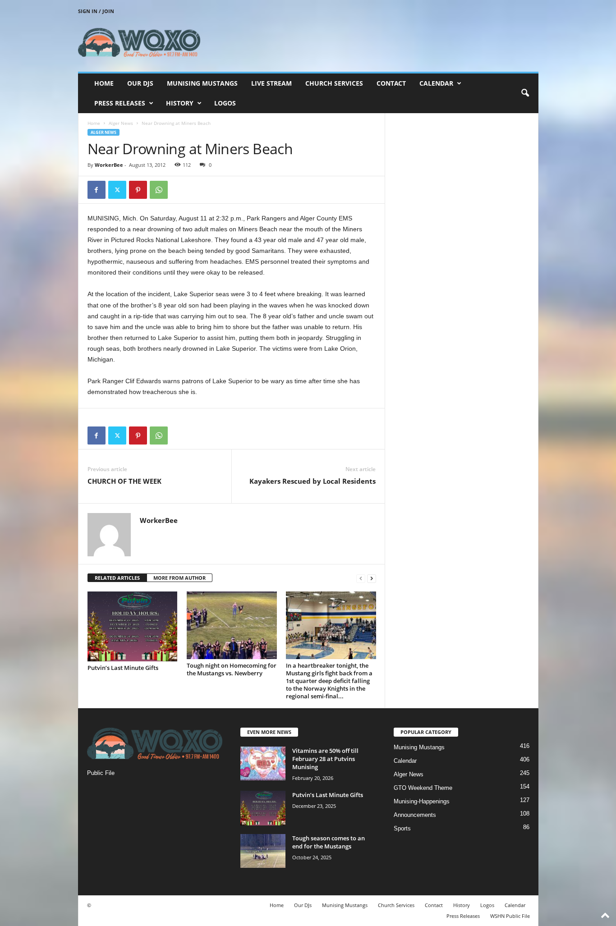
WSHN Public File (510, 915)
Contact (391, 83)
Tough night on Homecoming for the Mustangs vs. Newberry (231, 669)
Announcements (415, 814)
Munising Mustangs (202, 83)
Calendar (436, 83)
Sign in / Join (96, 11)
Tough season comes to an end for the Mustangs (328, 842)
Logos (225, 103)
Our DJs (140, 83)
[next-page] (371, 578)
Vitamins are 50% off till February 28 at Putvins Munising (325, 759)
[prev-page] (360, 578)
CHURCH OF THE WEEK (124, 481)
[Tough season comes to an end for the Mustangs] (262, 851)
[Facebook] (96, 190)
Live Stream (271, 83)
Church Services (334, 83)
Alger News (121, 123)
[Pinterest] (138, 190)
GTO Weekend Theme (423, 787)
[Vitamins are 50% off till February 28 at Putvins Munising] (262, 763)
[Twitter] (117, 190)
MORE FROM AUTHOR (179, 577)
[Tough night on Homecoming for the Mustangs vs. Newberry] (232, 625)
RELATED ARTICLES (117, 577)
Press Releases (119, 103)
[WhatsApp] (159, 190)
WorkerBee (109, 164)
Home (104, 83)
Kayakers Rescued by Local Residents (312, 481)
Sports (402, 828)
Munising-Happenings (422, 801)
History (179, 103)
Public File (101, 773)
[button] (525, 93)
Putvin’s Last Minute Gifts (122, 668)
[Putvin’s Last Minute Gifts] (132, 626)
